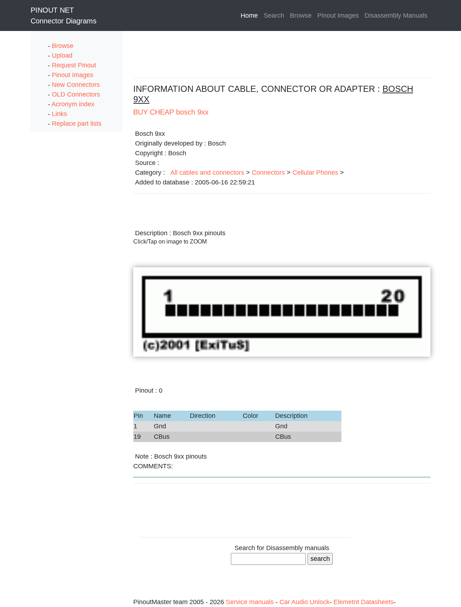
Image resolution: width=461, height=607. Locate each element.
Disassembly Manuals (396, 15)
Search (274, 15)
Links (59, 113)
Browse (301, 15)
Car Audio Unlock (304, 602)
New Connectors (76, 84)
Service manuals (251, 602)
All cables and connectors (207, 172)
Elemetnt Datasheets (364, 602)
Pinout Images (338, 15)
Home (251, 15)
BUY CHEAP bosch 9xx (171, 112)
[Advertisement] (59, 239)
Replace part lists (77, 123)
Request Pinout (74, 65)
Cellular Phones (315, 172)
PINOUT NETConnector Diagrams (64, 15)
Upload (62, 55)
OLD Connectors (76, 94)
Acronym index (73, 104)
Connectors (268, 172)
